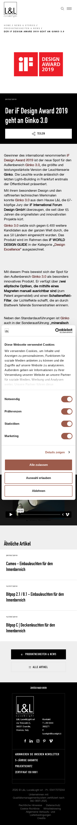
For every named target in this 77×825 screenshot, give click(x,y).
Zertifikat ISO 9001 (26, 772)
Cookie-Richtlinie (29, 809)
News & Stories (25, 25)
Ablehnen (38, 490)
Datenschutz (53, 805)
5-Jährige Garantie (26, 760)
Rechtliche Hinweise (30, 805)
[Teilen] (38, 133)
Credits (41, 818)
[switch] (66, 411)
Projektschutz (23, 766)
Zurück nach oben (38, 688)
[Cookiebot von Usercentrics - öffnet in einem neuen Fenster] (55, 330)
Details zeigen (55, 452)
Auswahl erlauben (38, 478)
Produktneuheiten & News (22, 28)
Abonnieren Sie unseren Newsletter (37, 754)
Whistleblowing (52, 809)
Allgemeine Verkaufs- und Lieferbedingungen (40, 813)
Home (7, 25)
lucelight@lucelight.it (51, 734)
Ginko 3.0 (22, 200)
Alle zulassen (38, 464)
